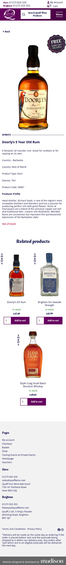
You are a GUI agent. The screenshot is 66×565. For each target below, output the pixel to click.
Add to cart (20, 320)
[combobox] (35, 14)
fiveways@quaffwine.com (15, 507)
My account (8, 440)
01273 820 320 (17, 2)
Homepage (8, 458)
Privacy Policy (34, 529)
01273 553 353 (21, 5)
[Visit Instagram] (62, 530)
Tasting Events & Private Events (19, 455)
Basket (5, 447)
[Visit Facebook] (59, 530)
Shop (5, 451)
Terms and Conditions (14, 529)
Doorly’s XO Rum (16, 302)
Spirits (6, 135)
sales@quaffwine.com (13, 480)
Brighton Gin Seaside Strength (49, 303)
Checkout (7, 443)
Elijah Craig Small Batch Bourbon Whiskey (33, 384)
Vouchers (7, 462)
